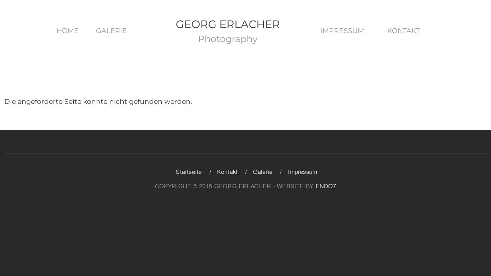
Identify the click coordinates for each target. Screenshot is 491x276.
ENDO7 (326, 185)
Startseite (189, 171)
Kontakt (403, 31)
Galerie (111, 31)
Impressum (342, 31)
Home (67, 31)
